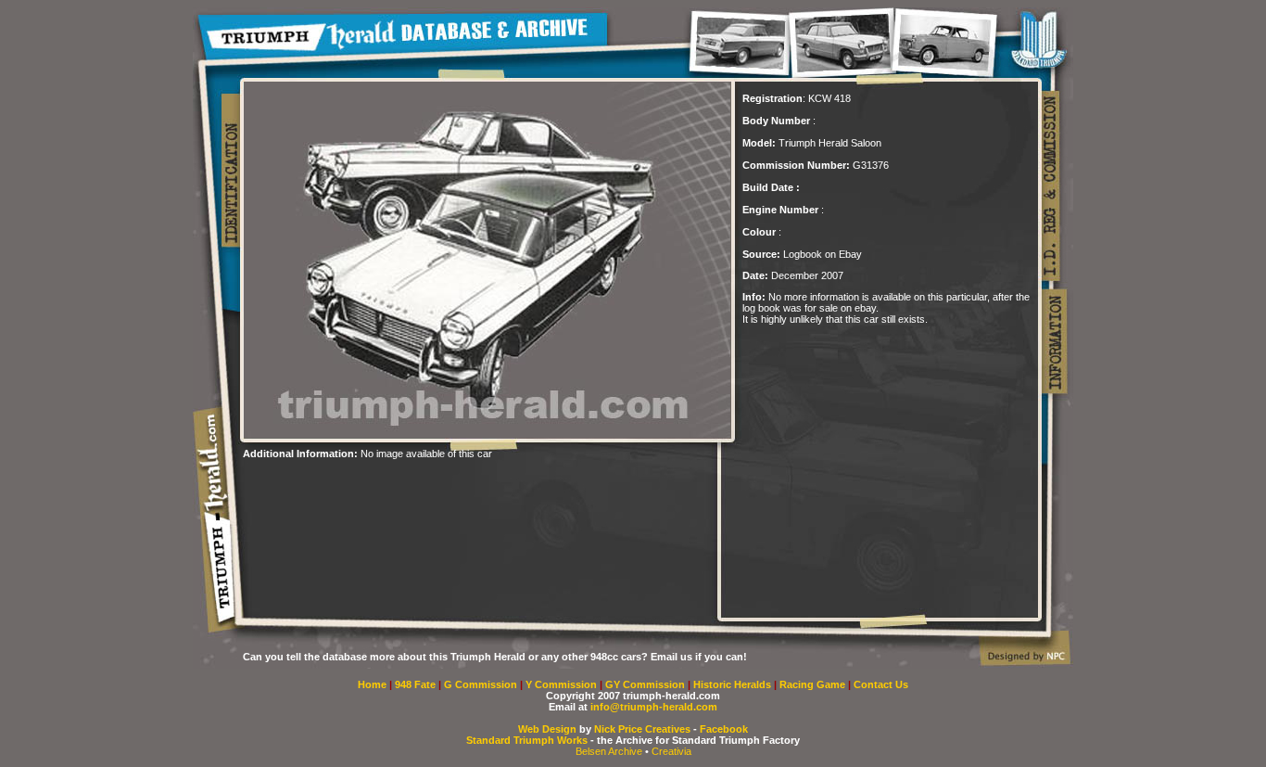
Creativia (671, 751)
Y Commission (562, 684)
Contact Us (881, 684)
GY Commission (645, 684)
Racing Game (813, 684)
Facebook (724, 729)
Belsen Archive (609, 751)
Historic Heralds (733, 684)
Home (372, 684)
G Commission (482, 684)
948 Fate (416, 684)
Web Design (547, 729)
